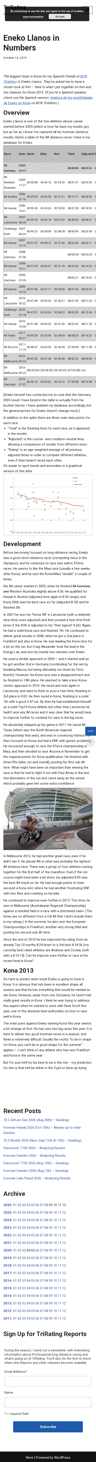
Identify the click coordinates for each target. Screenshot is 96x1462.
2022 (7, 1235)
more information (33, 16)
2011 (7, 1318)
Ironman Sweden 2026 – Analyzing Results (34, 1156)
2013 (7, 1303)
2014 (7, 1296)
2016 (7, 1281)
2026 (7, 1205)
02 (19, 1205)
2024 (7, 1220)
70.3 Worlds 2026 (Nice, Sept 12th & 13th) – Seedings (42, 1140)
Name (8, 1393)
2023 (7, 1228)
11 (59, 1213)
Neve (29, 1458)
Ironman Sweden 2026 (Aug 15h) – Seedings (36, 1171)
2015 (7, 1288)
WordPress (62, 1458)
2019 (7, 1258)
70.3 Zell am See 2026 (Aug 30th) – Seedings (36, 1120)
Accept (60, 16)
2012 (7, 1311)
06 (37, 1205)
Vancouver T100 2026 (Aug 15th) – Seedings (36, 1163)
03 (24, 1205)
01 (15, 1205)
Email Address (15, 1372)
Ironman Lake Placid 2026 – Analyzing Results (37, 1178)
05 (33, 1205)
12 (64, 1213)
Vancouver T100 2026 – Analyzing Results (34, 1148)
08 (46, 1205)
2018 (7, 1266)
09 (50, 1213)
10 (55, 1213)
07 (42, 1205)
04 (28, 1205)
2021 (7, 1243)
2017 (7, 1273)
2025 (7, 1213)
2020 (7, 1250)
